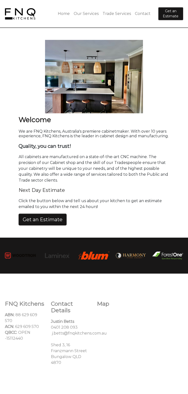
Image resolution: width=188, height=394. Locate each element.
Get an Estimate (170, 13)
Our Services (86, 13)
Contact (143, 13)
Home (64, 13)
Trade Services (117, 13)
